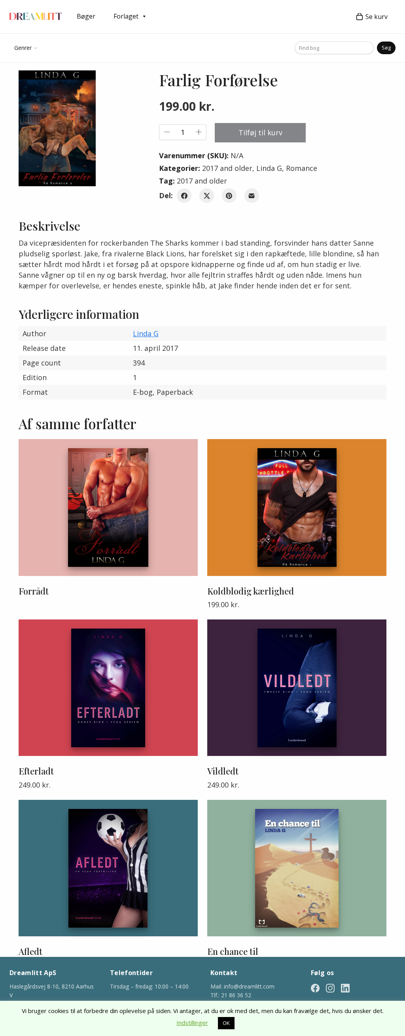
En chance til (232, 951)
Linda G (269, 168)
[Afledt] (108, 868)
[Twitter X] (206, 195)
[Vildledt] (296, 687)
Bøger (86, 16)
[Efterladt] (108, 687)
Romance (301, 168)
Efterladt (36, 771)
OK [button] (226, 1023)
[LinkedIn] (345, 987)
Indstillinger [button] (192, 1023)
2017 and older (227, 168)
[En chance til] (296, 868)
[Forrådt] (108, 507)
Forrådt (34, 591)
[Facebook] (184, 195)
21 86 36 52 (236, 995)
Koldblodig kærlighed (250, 591)
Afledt (30, 951)
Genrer (23, 47)
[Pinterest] (229, 195)
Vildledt (222, 771)
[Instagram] (330, 987)
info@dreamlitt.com (249, 986)
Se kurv (376, 16)
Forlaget (126, 16)
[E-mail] (251, 195)
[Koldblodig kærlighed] (296, 507)
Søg (386, 47)
